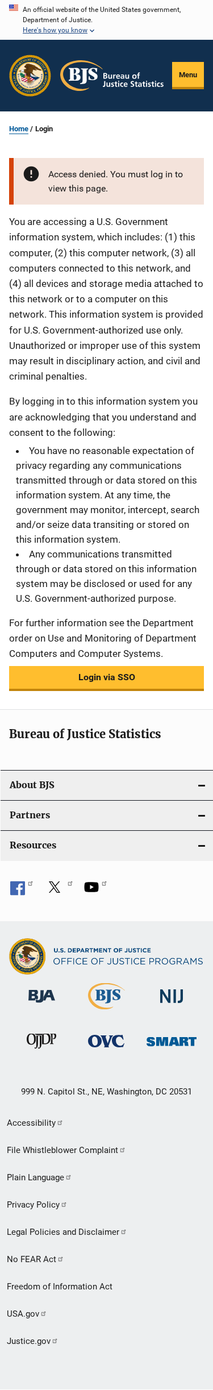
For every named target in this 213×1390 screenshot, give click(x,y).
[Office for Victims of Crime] (106, 1049)
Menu (188, 74)
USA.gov (23, 1314)
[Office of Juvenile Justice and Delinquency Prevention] (41, 1050)
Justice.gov (29, 1341)
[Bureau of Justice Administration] (41, 1004)
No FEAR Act (31, 1259)
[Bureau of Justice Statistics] (106, 1011)
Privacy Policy (33, 1205)
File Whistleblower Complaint (62, 1150)
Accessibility (31, 1123)
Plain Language (35, 1177)
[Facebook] (21, 891)
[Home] (112, 75)
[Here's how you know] (106, 20)
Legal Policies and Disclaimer (63, 1232)
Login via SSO (106, 677)
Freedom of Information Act (59, 1286)
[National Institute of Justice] (171, 1005)
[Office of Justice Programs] (30, 76)
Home (18, 128)
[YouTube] (95, 891)
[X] (58, 891)
